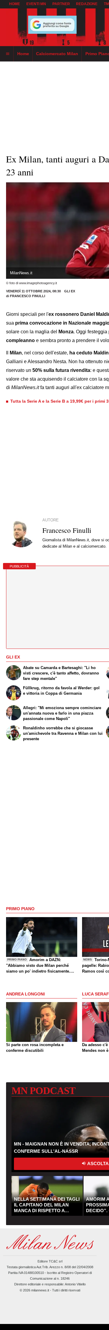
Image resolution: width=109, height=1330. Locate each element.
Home (14, 4)
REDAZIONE (86, 4)
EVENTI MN (36, 4)
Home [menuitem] (23, 53)
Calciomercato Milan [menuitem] (57, 53)
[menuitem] (7, 53)
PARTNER (61, 4)
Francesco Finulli (27, 296)
